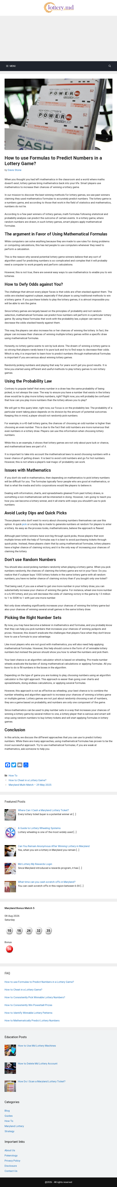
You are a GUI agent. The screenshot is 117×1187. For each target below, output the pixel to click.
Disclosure (11, 1165)
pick (24, 524)
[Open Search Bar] (110, 66)
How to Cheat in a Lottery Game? (27, 780)
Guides (9, 1115)
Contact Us (11, 1170)
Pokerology (11, 1155)
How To (13, 775)
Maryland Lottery (14, 1126)
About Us (10, 1150)
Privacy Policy (12, 1160)
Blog (7, 1110)
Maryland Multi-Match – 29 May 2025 (30, 784)
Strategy (9, 1131)
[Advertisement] (58, 38)
